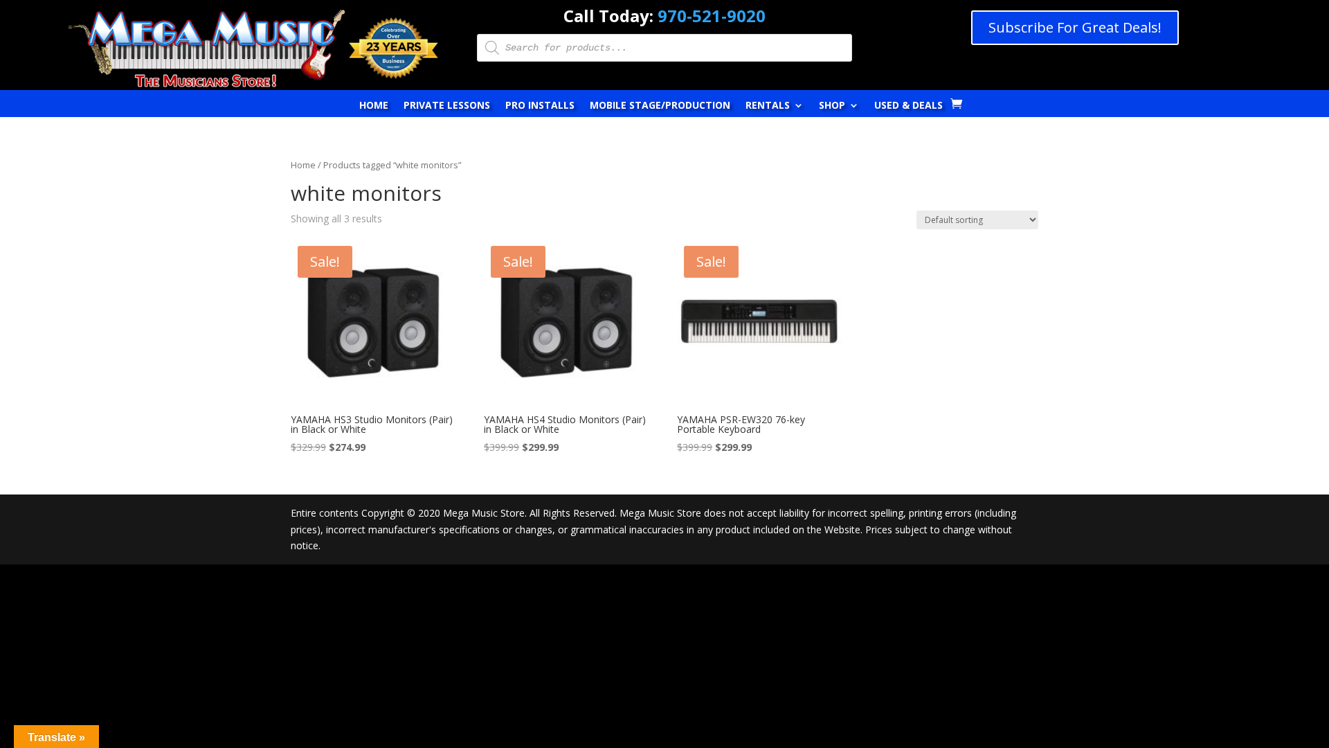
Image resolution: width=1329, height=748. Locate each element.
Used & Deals (908, 106)
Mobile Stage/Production (660, 106)
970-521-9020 (712, 15)
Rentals (767, 106)
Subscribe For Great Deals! (1074, 27)
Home (373, 106)
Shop (832, 106)
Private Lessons (447, 106)
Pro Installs (540, 106)
